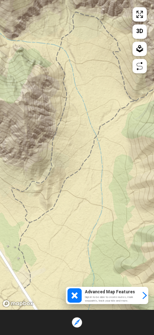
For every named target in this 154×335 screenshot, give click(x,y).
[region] (77, 155)
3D (139, 31)
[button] (107, 295)
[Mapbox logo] (18, 303)
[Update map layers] (140, 49)
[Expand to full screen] (140, 14)
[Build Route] (140, 66)
